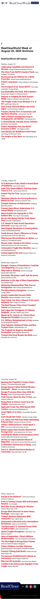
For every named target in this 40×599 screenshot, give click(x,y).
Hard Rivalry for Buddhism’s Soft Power (18, 132)
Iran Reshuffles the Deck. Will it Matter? (19, 92)
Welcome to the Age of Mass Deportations (20, 280)
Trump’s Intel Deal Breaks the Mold (16, 335)
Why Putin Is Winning (10, 270)
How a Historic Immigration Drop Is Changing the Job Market (17, 118)
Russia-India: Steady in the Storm (16, 243)
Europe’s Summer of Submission (15, 203)
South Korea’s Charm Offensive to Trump (19, 233)
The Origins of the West (11, 136)
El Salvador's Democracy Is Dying (16, 445)
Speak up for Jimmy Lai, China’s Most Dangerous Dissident (18, 316)
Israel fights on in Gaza (11, 412)
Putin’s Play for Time (10, 193)
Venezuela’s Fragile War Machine (16, 248)
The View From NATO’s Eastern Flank (17, 72)
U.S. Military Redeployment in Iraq (16, 320)
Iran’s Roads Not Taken (11, 417)
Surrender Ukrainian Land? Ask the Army (19, 275)
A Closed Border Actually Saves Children (19, 122)
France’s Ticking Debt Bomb (13, 551)
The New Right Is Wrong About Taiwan (18, 541)
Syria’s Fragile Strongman (12, 531)
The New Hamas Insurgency (13, 290)
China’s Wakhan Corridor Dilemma (16, 546)
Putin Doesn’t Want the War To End (16, 397)
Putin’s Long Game (9, 82)
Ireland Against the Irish (12, 253)
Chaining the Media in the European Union (20, 435)
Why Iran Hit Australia (11, 561)
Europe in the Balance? (11, 497)
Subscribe (35, 3)
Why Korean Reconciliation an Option (17, 238)
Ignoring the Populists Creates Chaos (17, 382)
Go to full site (33, 596)
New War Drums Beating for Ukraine (17, 506)
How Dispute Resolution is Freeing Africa (19, 228)
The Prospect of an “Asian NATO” (16, 87)
